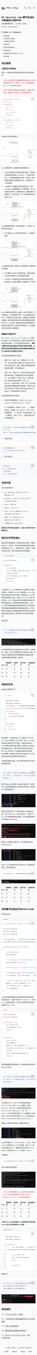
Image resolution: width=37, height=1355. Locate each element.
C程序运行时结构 (9, 38)
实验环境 (6, 44)
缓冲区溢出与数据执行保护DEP (15, 1331)
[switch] (29, 8)
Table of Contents (12, 32)
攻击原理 (6, 36)
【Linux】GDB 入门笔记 (14, 1314)
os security (13, 26)
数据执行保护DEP (9, 41)
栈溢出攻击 (7, 50)
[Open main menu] (34, 7)
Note (30, 1351)
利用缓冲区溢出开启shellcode (13, 53)
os (6, 26)
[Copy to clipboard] (33, 99)
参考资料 (6, 56)
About (14, 1351)
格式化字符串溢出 (9, 47)
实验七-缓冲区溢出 (11, 1326)
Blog (23, 1351)
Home (7, 1351)
